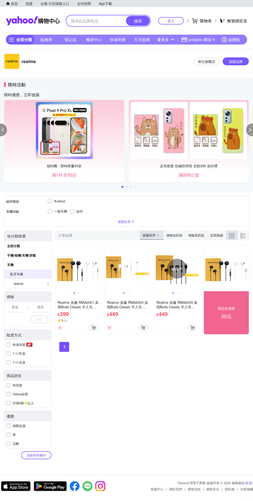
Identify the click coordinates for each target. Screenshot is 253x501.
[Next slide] (97, 268)
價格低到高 (174, 235)
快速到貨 (118, 39)
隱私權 (229, 489)
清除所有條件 (36, 455)
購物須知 (194, 489)
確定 (39, 319)
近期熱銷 (216, 235)
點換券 (46, 39)
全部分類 (13, 245)
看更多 (163, 39)
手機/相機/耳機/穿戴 (21, 255)
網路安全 (212, 489)
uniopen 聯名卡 (201, 39)
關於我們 (175, 489)
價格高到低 (196, 235)
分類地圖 (246, 489)
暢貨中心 (94, 39)
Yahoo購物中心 (33, 21)
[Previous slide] (59, 268)
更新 (249, 482)
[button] (3, 129)
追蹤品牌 (236, 61)
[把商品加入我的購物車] (94, 327)
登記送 (70, 39)
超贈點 (234, 39)
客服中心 (157, 489)
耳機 (10, 264)
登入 (171, 20)
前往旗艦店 (206, 61)
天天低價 (142, 39)
